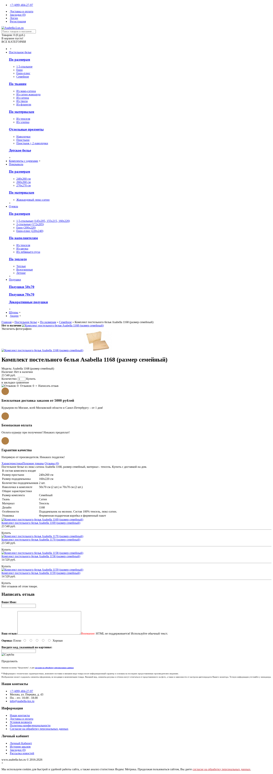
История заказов (20, 746)
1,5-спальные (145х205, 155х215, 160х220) (43, 220)
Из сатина (22, 97)
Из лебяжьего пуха (28, 251)
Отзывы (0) (52, 463)
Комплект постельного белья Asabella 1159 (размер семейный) (40, 573)
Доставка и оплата (21, 718)
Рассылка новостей (22, 753)
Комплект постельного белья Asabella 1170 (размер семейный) (40, 539)
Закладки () (18, 750)
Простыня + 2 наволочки (32, 143)
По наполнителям (23, 238)
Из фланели (23, 104)
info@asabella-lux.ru (22, 701)
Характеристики (11, 463)
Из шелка (22, 248)
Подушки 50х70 (21, 287)
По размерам (19, 59)
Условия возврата (21, 722)
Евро (19, 69)
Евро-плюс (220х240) (29, 230)
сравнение (22, 382)
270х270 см (23, 185)
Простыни (23, 140)
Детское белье (20, 150)
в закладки (8, 382)
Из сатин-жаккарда (28, 94)
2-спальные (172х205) (30, 224)
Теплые (21, 266)
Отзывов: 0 (27, 385)
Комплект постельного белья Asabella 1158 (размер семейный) (40, 556)
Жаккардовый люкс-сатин (33, 199)
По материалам (21, 112)
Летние (21, 272)
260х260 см (23, 182)
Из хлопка (22, 122)
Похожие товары (33, 463)
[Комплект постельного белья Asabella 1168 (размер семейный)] (63, 325)
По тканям (17, 84)
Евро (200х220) (26, 227)
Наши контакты (20, 715)
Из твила (22, 101)
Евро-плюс (23, 73)
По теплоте (18, 259)
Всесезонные (24, 269)
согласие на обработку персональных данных (221, 769)
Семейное (22, 76)
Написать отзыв (48, 385)
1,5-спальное (24, 66)
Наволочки (23, 136)
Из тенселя (23, 118)
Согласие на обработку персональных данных (39, 728)
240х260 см (23, 178)
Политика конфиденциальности (30, 725)
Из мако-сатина (26, 91)
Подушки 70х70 (21, 294)
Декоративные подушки (28, 302)
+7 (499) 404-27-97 (21, 691)
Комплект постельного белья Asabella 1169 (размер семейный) (40, 522)
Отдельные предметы (26, 129)
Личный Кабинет (21, 743)
